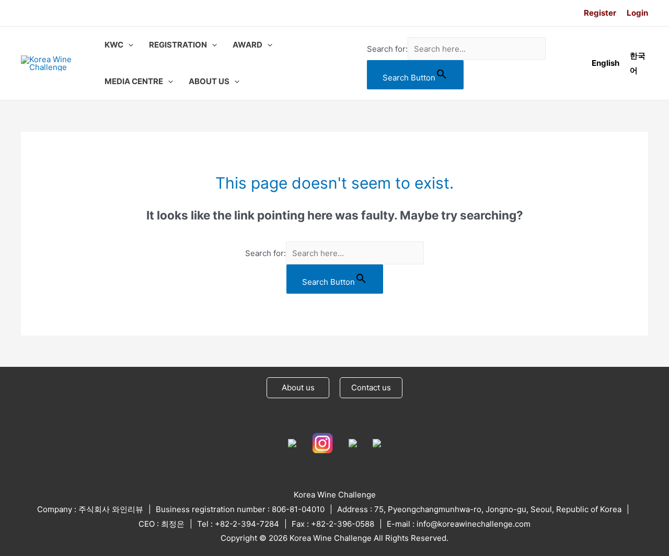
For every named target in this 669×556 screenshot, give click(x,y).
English (605, 63)
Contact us (371, 387)
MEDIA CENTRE (134, 81)
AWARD (247, 45)
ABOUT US (209, 81)
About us (298, 387)
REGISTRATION (178, 45)
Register (600, 13)
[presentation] (128, 45)
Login (637, 13)
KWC (114, 45)
